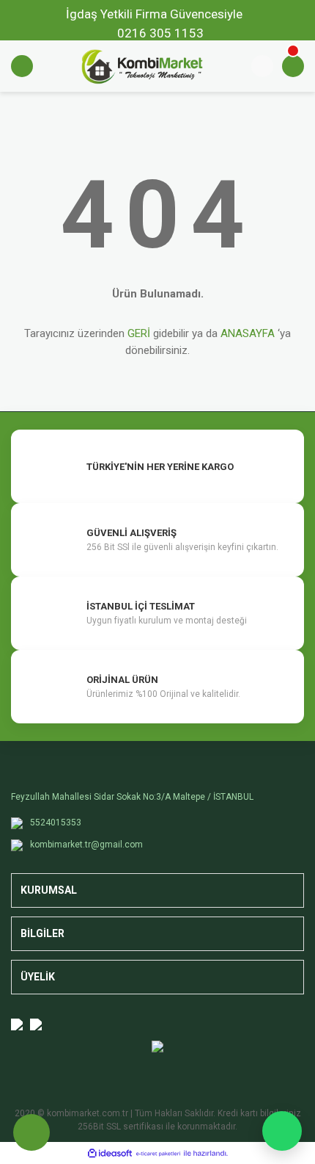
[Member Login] (262, 66)
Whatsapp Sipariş (282, 1131)
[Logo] (142, 65)
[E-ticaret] (158, 1153)
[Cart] (293, 66)
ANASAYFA (247, 333)
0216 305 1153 (160, 33)
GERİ (138, 333)
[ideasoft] (110, 1153)
